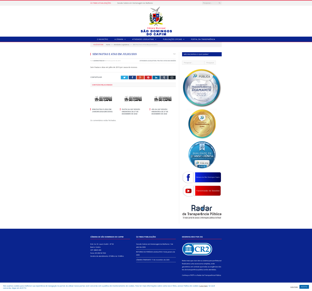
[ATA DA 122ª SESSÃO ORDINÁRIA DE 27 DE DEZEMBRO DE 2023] (163, 98)
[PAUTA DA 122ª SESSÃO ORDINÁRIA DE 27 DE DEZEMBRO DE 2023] (133, 98)
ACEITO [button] (304, 287)
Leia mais (203, 286)
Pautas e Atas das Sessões (166, 61)
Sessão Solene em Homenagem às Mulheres (153, 244)
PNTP (192, 275)
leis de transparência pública (192, 269)
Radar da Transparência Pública (209, 275)
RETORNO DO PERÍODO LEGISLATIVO (132, 3)
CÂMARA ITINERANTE (143, 260)
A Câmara (119, 39)
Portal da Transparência (203, 39)
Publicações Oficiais (172, 39)
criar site (197, 260)
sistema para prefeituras (212, 260)
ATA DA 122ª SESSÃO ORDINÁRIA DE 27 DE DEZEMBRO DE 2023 (159, 111)
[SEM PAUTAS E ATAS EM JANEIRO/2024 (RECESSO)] (103, 98)
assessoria (199, 264)
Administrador (98, 61)
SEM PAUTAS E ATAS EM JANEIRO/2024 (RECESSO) (102, 110)
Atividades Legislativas (143, 39)
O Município (102, 39)
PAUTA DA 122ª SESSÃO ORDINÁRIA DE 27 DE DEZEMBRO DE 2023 (131, 111)
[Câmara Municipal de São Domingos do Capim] (156, 20)
